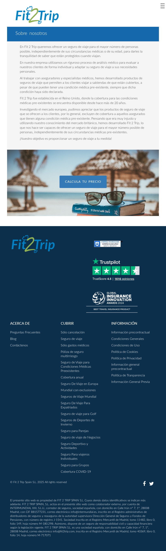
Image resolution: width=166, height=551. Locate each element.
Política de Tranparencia (128, 375)
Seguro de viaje (71, 338)
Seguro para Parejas (75, 431)
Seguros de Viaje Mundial (78, 396)
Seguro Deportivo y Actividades (74, 446)
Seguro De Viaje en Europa (79, 384)
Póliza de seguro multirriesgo (72, 354)
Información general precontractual (125, 367)
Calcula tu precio (83, 181)
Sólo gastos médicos (75, 345)
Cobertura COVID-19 (76, 471)
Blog (13, 338)
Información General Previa (130, 381)
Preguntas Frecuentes (25, 332)
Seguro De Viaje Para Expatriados (75, 405)
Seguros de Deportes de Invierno (77, 422)
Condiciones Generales (127, 338)
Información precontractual (130, 332)
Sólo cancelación (73, 332)
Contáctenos (19, 345)
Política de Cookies (124, 351)
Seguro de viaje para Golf (78, 414)
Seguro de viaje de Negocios (80, 437)
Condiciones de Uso (125, 345)
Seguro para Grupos (75, 465)
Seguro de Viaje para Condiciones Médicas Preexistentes (76, 367)
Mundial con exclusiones (78, 390)
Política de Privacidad (126, 358)
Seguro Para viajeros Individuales (75, 456)
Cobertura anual (72, 377)
